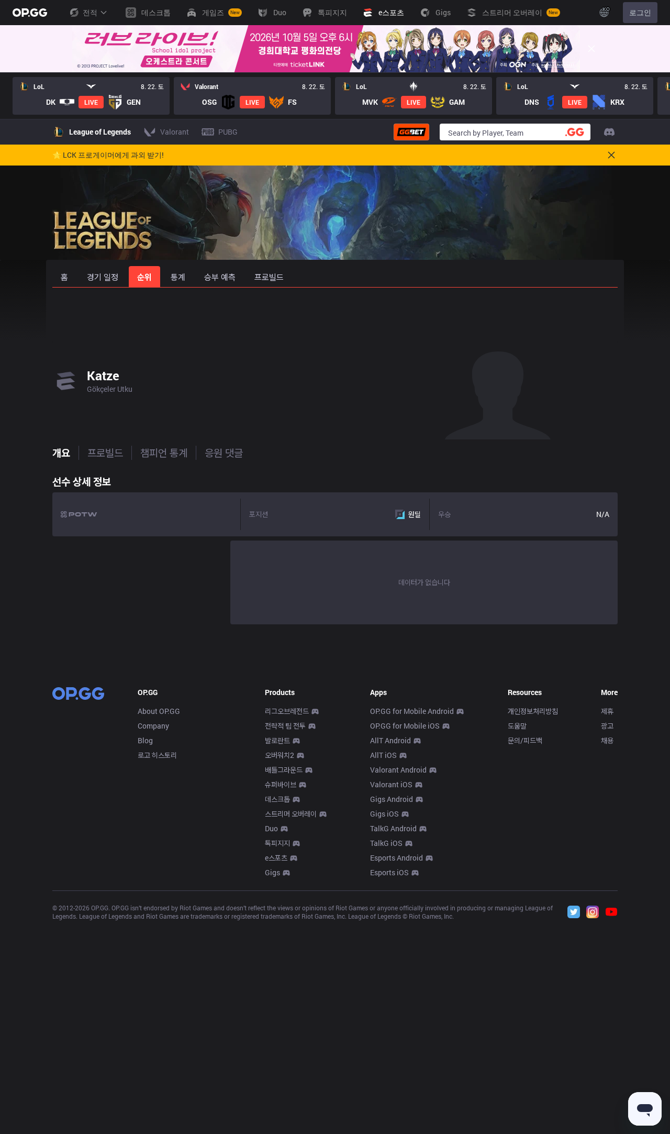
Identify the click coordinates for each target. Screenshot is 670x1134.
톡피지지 (277, 843)
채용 (607, 740)
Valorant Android (398, 770)
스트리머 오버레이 (291, 814)
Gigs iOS (384, 814)
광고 (607, 726)
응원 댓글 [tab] (224, 452)
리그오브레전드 (287, 711)
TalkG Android (393, 828)
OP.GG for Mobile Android (412, 711)
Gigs (272, 872)
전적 (90, 12)
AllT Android (390, 740)
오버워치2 (279, 755)
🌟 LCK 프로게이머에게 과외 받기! (108, 155)
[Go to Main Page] (30, 12)
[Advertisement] (335, 315)
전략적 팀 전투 (285, 726)
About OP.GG (159, 711)
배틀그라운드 (284, 770)
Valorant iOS (391, 784)
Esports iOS (389, 872)
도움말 (517, 726)
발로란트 (277, 740)
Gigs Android (391, 799)
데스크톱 (277, 799)
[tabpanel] (335, 547)
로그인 (640, 12)
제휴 (607, 711)
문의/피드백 (525, 740)
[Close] (591, 48)
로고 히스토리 (157, 755)
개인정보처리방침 (533, 711)
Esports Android (396, 858)
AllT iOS (383, 755)
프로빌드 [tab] (105, 452)
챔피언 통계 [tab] (163, 452)
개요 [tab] (61, 452)
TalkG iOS (386, 843)
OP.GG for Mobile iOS (405, 726)
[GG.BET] (411, 132)
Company (153, 726)
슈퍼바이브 (280, 784)
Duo (271, 828)
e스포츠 (276, 858)
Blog (145, 740)
